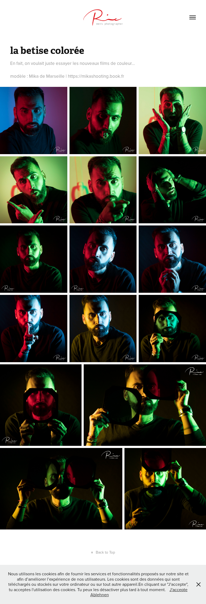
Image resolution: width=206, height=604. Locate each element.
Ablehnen (99, 595)
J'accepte (178, 589)
